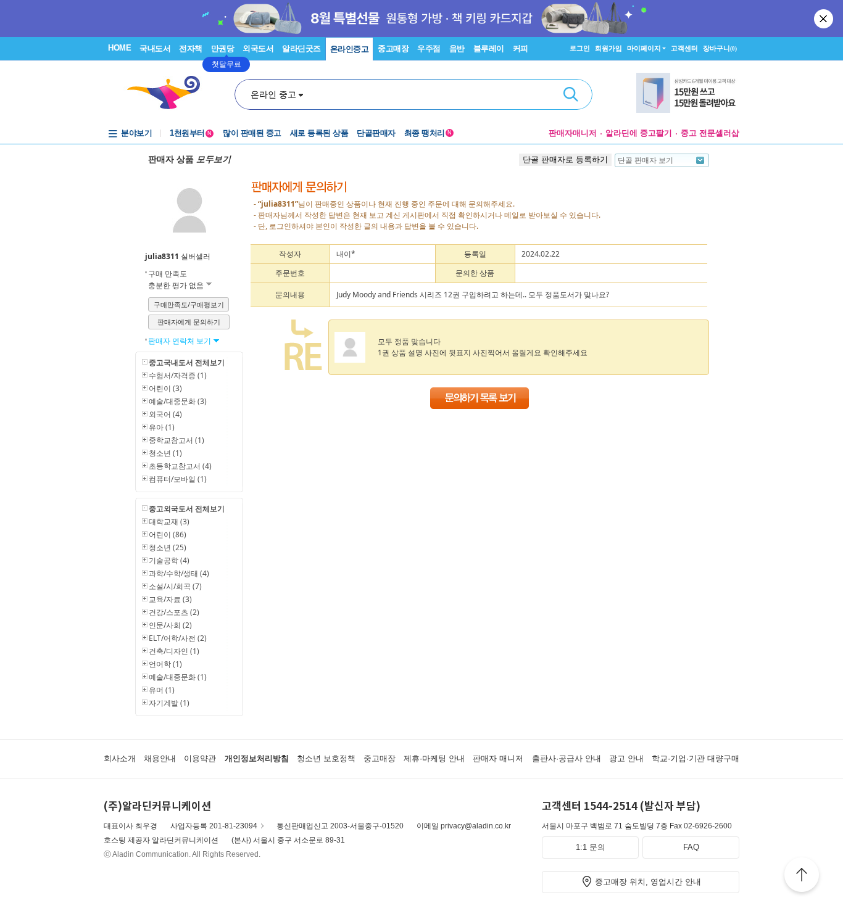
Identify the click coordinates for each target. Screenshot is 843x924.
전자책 (190, 48)
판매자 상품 (189, 159)
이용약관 (200, 758)
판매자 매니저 (498, 758)
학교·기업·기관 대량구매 (695, 758)
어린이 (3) (165, 388)
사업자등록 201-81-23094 (213, 826)
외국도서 (258, 48)
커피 (520, 48)
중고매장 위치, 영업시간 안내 (648, 881)
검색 (571, 94)
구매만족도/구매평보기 (189, 304)
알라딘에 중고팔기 (638, 133)
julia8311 (162, 256)
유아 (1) (162, 427)
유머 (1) (162, 690)
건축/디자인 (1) (174, 651)
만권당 (223, 48)
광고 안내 (626, 758)
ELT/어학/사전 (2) (178, 638)
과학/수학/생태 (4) (179, 573)
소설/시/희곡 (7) (175, 586)
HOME (119, 47)
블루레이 (488, 48)
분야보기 (136, 133)
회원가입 (608, 48)
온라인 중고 (273, 94)
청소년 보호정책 (326, 758)
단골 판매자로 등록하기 (565, 159)
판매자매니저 (573, 133)
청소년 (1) (165, 453)
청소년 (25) (167, 547)
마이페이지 (644, 48)
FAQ (691, 847)
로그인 (580, 48)
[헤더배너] (687, 93)
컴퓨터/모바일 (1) (178, 479)
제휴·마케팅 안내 (434, 758)
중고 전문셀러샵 (710, 133)
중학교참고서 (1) (176, 440)
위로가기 (801, 876)
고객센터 (684, 48)
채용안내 (160, 758)
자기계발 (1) (169, 703)
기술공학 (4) (169, 560)
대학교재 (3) (169, 521)
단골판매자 (376, 133)
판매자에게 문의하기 (188, 321)
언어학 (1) (165, 664)
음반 (457, 48)
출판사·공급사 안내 (566, 758)
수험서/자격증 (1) (178, 375)
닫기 (824, 18)
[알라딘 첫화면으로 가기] (169, 92)
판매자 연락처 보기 (180, 341)
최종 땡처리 (428, 133)
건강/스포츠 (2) (174, 612)
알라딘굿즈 (301, 48)
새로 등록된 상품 (319, 133)
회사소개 (120, 758)
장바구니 (720, 48)
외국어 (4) (165, 414)
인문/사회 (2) (170, 625)
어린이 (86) (167, 534)
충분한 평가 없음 (177, 285)
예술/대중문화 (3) (178, 401)
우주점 (429, 48)
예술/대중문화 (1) (178, 677)
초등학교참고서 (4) (180, 466)
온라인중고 (349, 49)
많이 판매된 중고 (252, 133)
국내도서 (154, 48)
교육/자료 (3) (170, 599)
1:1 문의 (590, 847)
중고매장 (393, 48)
